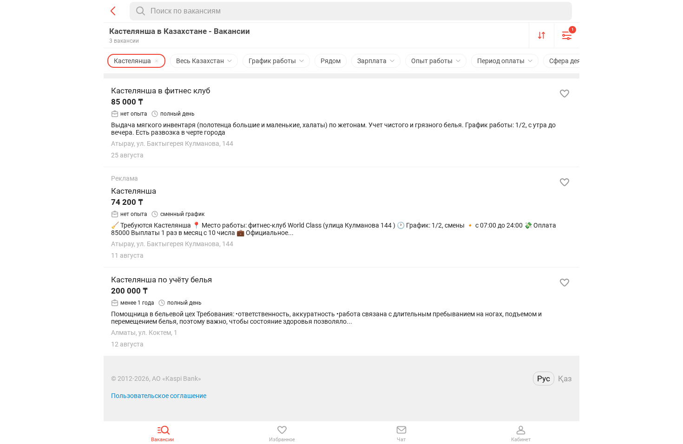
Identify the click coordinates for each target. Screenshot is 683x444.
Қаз (565, 378)
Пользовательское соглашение (158, 395)
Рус (543, 378)
